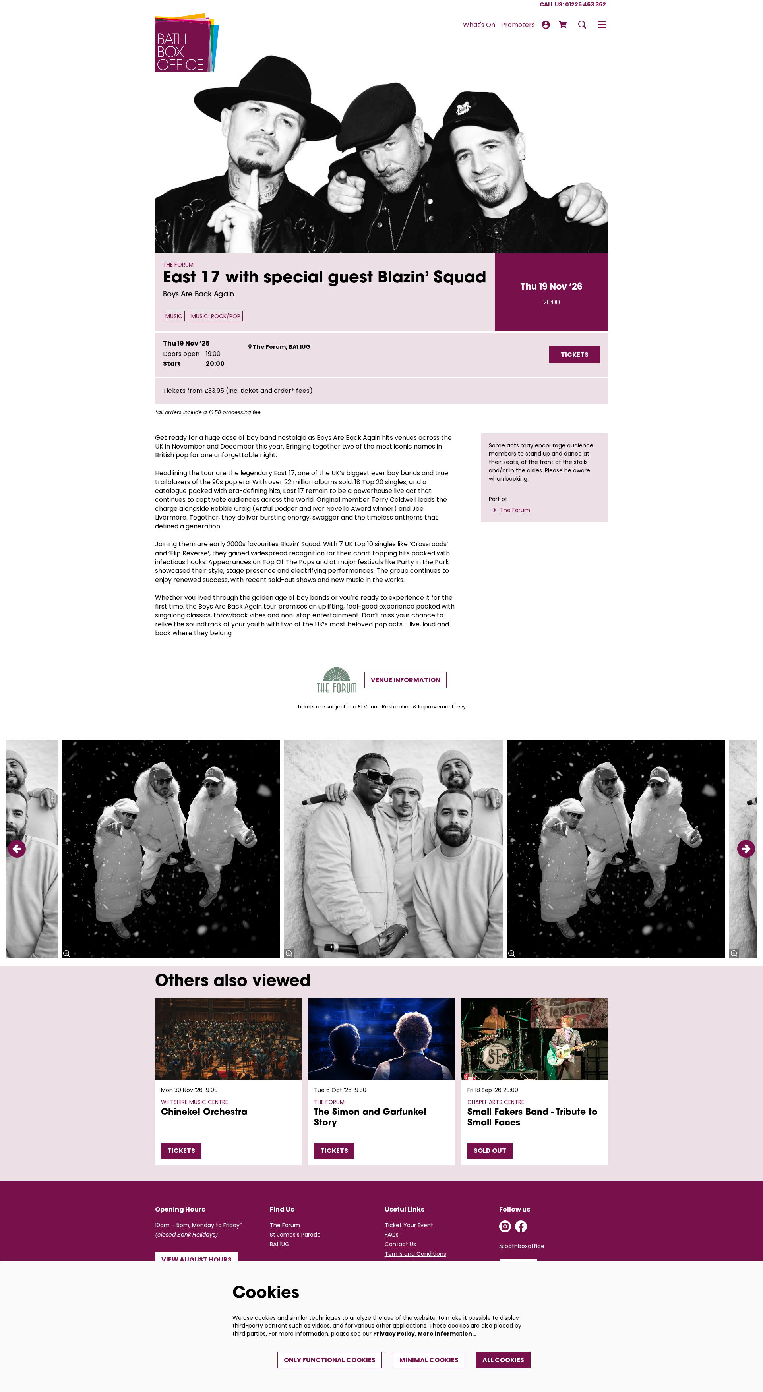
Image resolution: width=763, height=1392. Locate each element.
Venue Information (405, 679)
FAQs (392, 1235)
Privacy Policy (394, 1334)
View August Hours (196, 1259)
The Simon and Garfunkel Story (370, 1117)
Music (173, 316)
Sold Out (490, 1150)
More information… (447, 1334)
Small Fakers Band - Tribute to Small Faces (532, 1117)
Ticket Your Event (409, 1225)
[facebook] (521, 1226)
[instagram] (505, 1226)
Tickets (181, 1150)
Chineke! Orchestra (204, 1112)
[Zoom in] (289, 953)
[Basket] (563, 25)
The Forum (515, 510)
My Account (546, 25)
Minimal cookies (429, 1360)
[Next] (746, 849)
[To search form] (582, 25)
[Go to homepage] (187, 25)
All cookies (503, 1360)
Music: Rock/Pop (215, 316)
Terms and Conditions (415, 1254)
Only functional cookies (330, 1360)
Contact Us (400, 1244)
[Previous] (17, 849)
